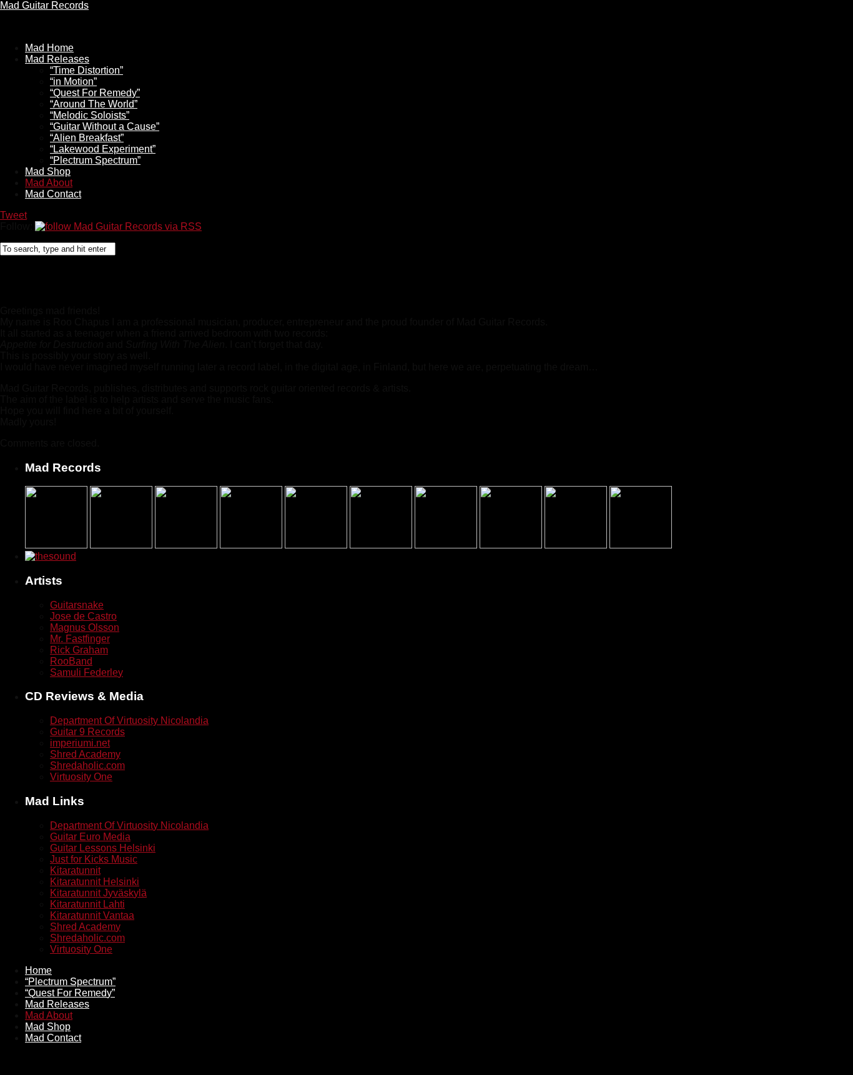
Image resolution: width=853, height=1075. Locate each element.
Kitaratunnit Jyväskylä (98, 893)
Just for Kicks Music (93, 859)
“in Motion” (73, 81)
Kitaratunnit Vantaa (92, 915)
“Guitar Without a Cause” (104, 126)
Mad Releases (57, 59)
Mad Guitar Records (44, 5)
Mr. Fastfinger (80, 638)
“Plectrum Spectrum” (95, 160)
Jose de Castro (83, 616)
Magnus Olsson (84, 627)
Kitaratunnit (75, 870)
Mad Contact (53, 194)
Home (38, 970)
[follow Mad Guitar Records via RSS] (118, 226)
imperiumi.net (80, 743)
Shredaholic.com (87, 765)
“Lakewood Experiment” (102, 149)
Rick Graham (79, 650)
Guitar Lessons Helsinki (102, 848)
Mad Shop (48, 171)
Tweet (13, 215)
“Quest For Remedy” (95, 92)
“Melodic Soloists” (89, 115)
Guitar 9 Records (87, 731)
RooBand (71, 661)
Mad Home (49, 47)
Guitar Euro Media (90, 836)
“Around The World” (93, 104)
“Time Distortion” (86, 70)
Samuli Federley (86, 672)
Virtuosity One (81, 776)
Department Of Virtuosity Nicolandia (129, 720)
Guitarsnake (77, 605)
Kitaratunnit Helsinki (94, 881)
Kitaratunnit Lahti (87, 904)
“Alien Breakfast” (87, 137)
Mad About (48, 182)
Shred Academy (85, 754)
